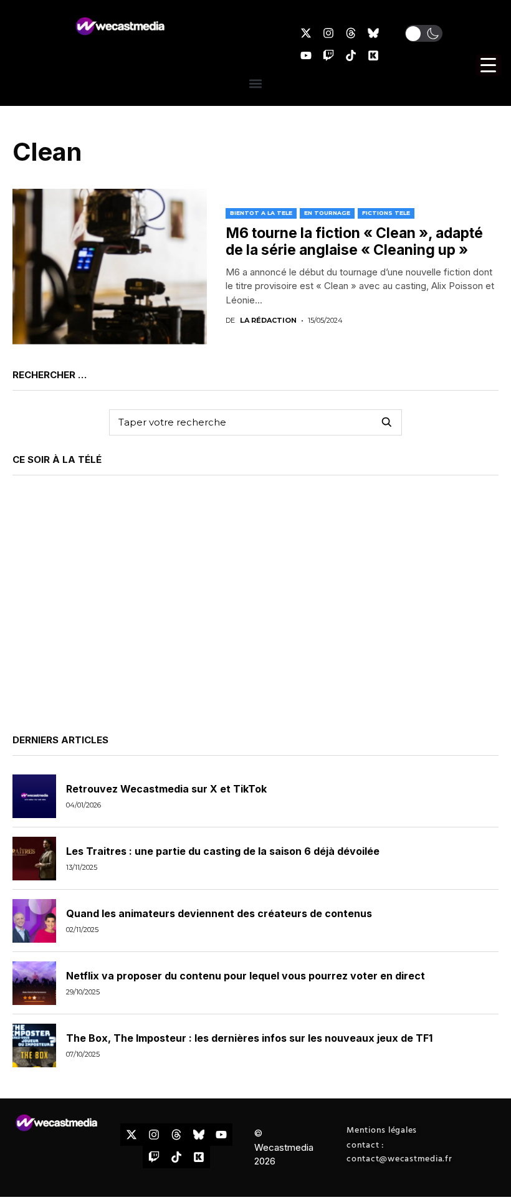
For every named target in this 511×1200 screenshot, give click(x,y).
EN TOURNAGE (327, 212)
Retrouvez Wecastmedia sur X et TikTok (166, 789)
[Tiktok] (351, 55)
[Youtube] (306, 55)
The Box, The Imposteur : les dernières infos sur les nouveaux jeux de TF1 (249, 1038)
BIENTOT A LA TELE (261, 212)
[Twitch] (328, 55)
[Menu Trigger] (488, 65)
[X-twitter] (306, 33)
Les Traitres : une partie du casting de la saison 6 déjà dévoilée (223, 851)
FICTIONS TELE (386, 212)
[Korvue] (373, 55)
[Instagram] (328, 33)
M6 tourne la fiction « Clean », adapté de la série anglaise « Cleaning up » (354, 241)
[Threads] (351, 33)
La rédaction (268, 321)
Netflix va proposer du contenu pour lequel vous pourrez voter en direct (245, 975)
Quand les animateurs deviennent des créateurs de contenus (219, 913)
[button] (423, 33)
